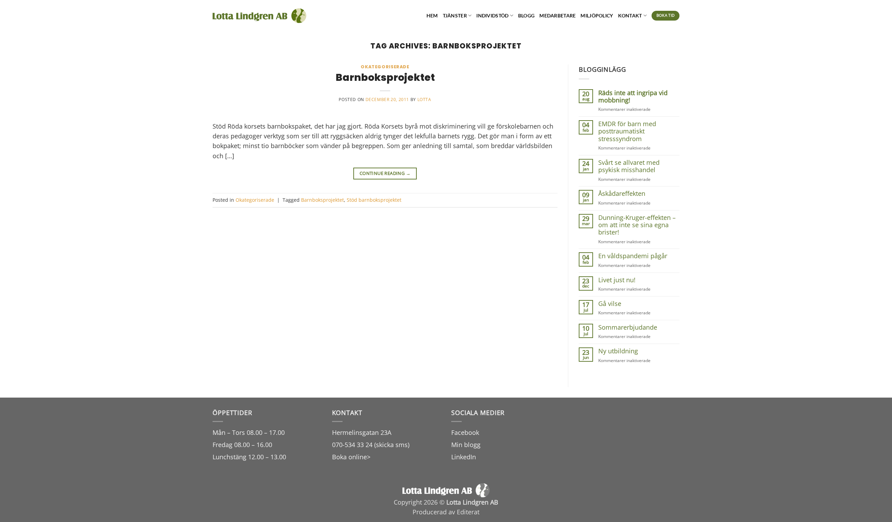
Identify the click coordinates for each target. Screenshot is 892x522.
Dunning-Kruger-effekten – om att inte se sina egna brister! (637, 225)
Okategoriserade (385, 67)
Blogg (526, 15)
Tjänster (455, 15)
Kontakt (630, 15)
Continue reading (385, 173)
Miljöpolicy (596, 15)
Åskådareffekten (621, 193)
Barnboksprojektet (385, 77)
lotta (424, 99)
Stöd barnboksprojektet (374, 200)
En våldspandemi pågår (632, 256)
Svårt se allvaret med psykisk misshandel (629, 166)
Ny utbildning (618, 351)
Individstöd (492, 15)
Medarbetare (557, 15)
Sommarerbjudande (627, 327)
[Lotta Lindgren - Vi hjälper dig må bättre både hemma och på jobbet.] (259, 15)
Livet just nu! (617, 280)
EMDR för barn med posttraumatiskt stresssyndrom (627, 131)
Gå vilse (609, 303)
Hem (432, 15)
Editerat (468, 512)
